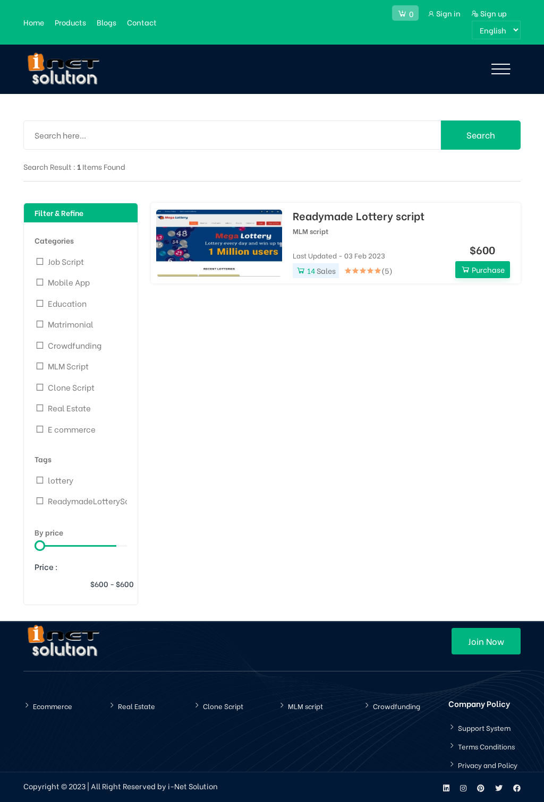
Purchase (487, 269)
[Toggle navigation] (500, 69)
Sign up (493, 13)
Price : (46, 566)
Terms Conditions (486, 746)
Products (70, 22)
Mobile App (69, 282)
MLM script (310, 231)
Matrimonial (71, 324)
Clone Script (71, 387)
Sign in (448, 13)
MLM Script (68, 366)
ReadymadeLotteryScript (95, 500)
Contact (142, 22)
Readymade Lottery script (358, 215)
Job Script (66, 261)
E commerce (72, 429)
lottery (60, 480)
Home (33, 22)
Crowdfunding (74, 345)
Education (67, 303)
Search (480, 134)
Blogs (106, 22)
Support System (484, 727)
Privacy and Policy (487, 765)
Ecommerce (52, 706)
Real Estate (69, 407)
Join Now (486, 641)
